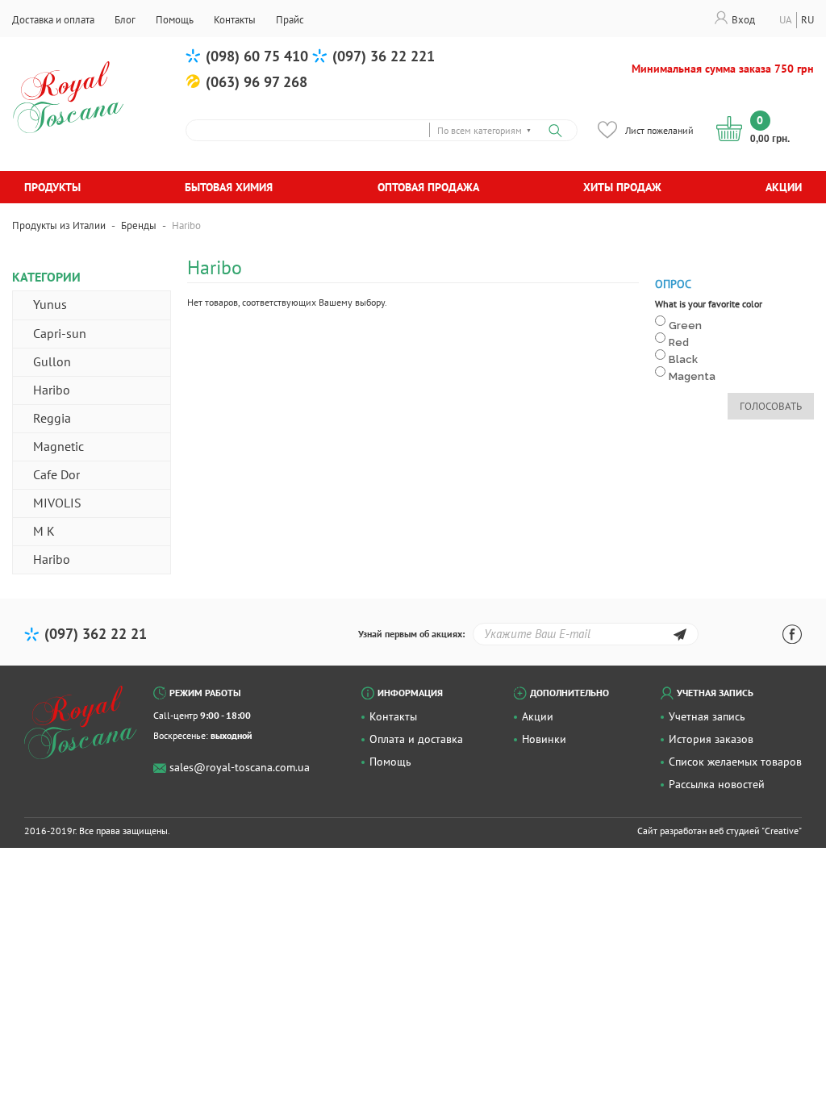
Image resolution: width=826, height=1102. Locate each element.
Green (685, 325)
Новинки (544, 739)
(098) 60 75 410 (257, 56)
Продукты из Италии (59, 225)
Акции (784, 187)
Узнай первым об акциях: (411, 634)
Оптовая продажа (428, 187)
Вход (743, 20)
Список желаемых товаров (735, 761)
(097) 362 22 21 (95, 633)
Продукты (52, 187)
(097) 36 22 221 (383, 56)
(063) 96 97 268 (256, 82)
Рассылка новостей (717, 784)
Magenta (692, 376)
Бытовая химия (229, 187)
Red (679, 342)
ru (807, 20)
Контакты (393, 716)
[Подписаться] (680, 637)
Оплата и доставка (416, 739)
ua (785, 20)
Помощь (390, 761)
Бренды (138, 225)
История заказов (711, 739)
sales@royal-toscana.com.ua (239, 767)
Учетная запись (707, 716)
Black (683, 359)
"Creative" (781, 830)
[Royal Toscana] (80, 723)
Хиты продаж (622, 187)
